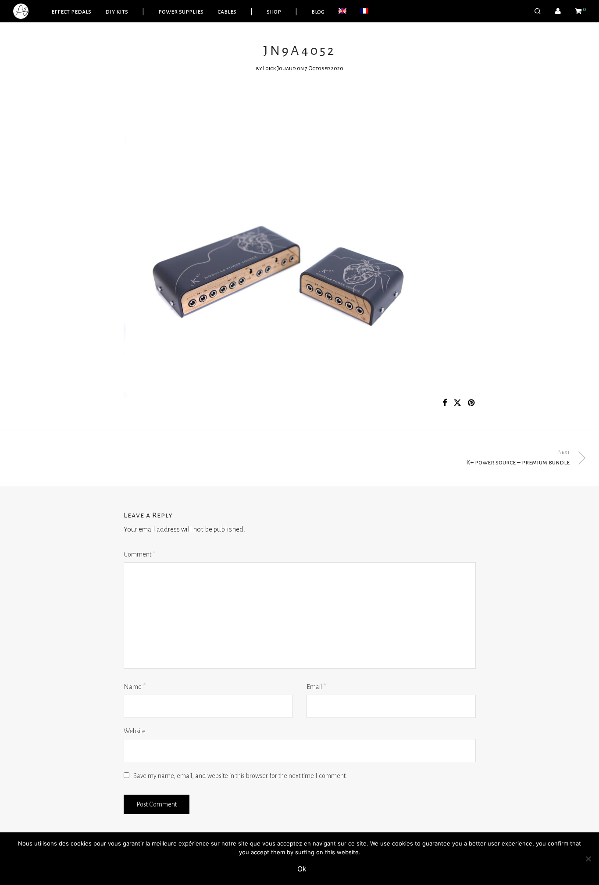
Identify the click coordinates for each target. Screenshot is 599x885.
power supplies (180, 11)
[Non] (588, 858)
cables (226, 11)
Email (316, 686)
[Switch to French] (364, 11)
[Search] (537, 11)
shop (274, 11)
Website (135, 731)
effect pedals (71, 11)
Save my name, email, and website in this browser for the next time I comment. (240, 775)
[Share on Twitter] (457, 403)
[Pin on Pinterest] (472, 403)
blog (317, 11)
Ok (302, 868)
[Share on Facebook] (444, 403)
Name (135, 686)
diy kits (116, 11)
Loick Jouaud (279, 68)
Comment (139, 554)
